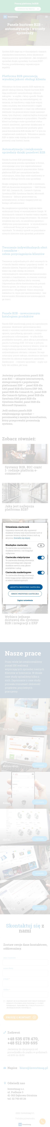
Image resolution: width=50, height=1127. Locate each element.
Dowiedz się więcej (22, 538)
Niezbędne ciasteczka (16, 545)
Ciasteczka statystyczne (18, 557)
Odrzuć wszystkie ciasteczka (25, 594)
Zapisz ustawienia (25, 600)
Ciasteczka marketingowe (18, 572)
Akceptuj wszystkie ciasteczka (25, 587)
